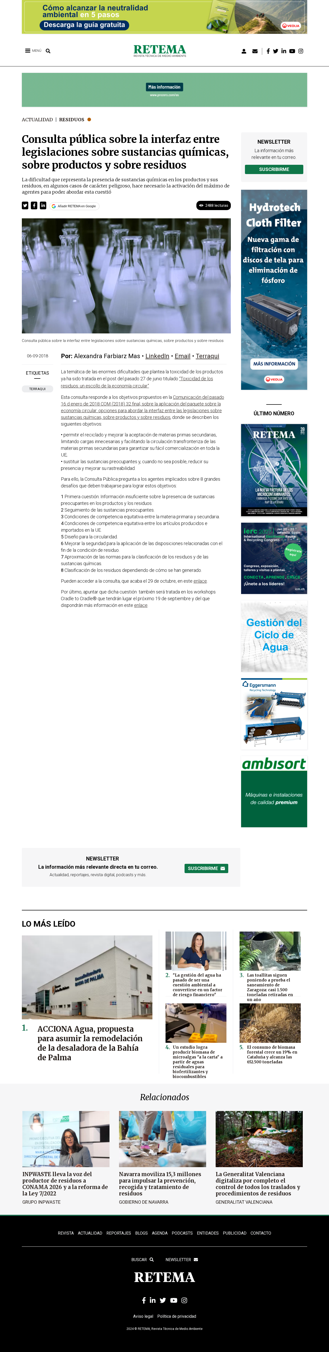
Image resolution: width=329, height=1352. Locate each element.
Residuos (71, 120)
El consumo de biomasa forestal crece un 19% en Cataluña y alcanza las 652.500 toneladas (272, 1054)
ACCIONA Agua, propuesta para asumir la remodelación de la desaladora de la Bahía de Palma (90, 1043)
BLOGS (141, 1233)
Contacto (261, 1233)
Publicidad (234, 1233)
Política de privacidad (176, 1316)
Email (182, 356)
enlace (200, 581)
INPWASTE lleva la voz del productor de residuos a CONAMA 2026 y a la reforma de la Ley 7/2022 (65, 1184)
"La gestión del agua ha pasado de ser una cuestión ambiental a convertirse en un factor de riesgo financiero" (197, 985)
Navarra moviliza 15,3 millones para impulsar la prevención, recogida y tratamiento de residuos (160, 1184)
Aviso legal (143, 1316)
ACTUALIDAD (90, 1233)
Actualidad (37, 120)
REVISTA (66, 1233)
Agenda (160, 1233)
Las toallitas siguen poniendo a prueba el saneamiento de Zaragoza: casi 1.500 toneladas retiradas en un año (270, 987)
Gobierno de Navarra (143, 1202)
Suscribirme (274, 169)
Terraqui (37, 389)
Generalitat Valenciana (244, 1202)
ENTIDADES (208, 1233)
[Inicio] (162, 51)
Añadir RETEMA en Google (77, 206)
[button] (25, 205)
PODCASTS (182, 1233)
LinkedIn (157, 356)
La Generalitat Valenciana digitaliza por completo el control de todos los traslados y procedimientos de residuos (258, 1184)
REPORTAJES (118, 1233)
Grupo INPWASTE (41, 1202)
